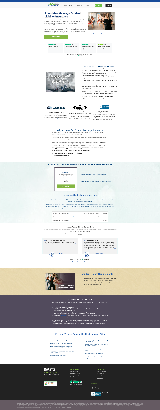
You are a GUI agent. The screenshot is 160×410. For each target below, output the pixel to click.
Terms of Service (57, 407)
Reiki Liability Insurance (75, 373)
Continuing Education (101, 375)
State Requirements (101, 371)
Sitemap (99, 376)
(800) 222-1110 (95, 383)
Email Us (46, 379)
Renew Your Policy (74, 376)
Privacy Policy (51, 407)
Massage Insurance (101, 33)
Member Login (100, 378)
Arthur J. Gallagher (56, 118)
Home (94, 33)
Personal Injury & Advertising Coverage (80, 217)
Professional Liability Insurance (76, 375)
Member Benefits (101, 373)
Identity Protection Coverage (80, 220)
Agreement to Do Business (66, 407)
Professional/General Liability (80, 213)
